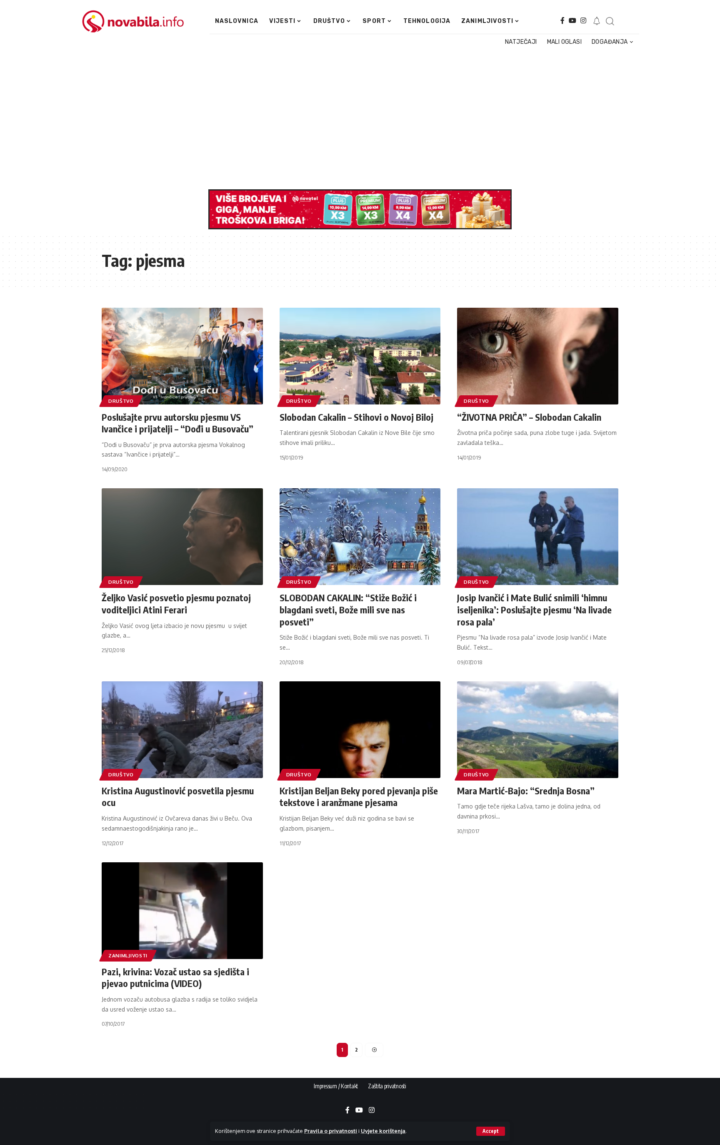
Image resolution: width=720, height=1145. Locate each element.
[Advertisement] (356, 118)
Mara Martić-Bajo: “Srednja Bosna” (526, 790)
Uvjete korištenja (383, 1130)
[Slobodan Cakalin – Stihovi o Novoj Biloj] (360, 356)
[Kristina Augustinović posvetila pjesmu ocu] (182, 729)
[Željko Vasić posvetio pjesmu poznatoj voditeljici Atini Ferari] (182, 536)
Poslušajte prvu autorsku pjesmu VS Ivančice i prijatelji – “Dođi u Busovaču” (177, 423)
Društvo (121, 401)
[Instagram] (583, 20)
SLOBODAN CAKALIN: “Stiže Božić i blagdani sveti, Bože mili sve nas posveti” (348, 609)
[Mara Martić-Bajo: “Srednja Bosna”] (537, 729)
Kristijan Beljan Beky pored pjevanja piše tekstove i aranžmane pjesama (359, 797)
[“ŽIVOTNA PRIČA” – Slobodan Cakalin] (537, 356)
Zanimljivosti (128, 955)
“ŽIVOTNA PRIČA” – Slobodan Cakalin (529, 417)
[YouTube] (572, 20)
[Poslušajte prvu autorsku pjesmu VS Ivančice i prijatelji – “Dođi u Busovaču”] (182, 356)
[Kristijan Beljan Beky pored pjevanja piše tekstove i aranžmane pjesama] (360, 729)
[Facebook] (562, 20)
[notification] (596, 21)
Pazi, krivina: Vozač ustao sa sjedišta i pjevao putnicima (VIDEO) (175, 977)
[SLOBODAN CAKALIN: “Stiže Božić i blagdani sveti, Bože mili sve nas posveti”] (360, 536)
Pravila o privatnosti (330, 1130)
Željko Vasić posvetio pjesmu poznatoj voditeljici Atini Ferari (176, 603)
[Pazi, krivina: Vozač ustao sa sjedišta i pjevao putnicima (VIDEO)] (182, 910)
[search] (609, 21)
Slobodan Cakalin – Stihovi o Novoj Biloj (356, 417)
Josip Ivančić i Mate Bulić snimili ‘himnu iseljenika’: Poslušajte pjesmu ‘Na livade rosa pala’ (534, 609)
